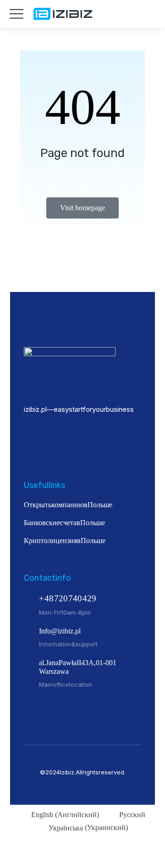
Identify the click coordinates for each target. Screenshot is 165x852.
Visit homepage (82, 208)
